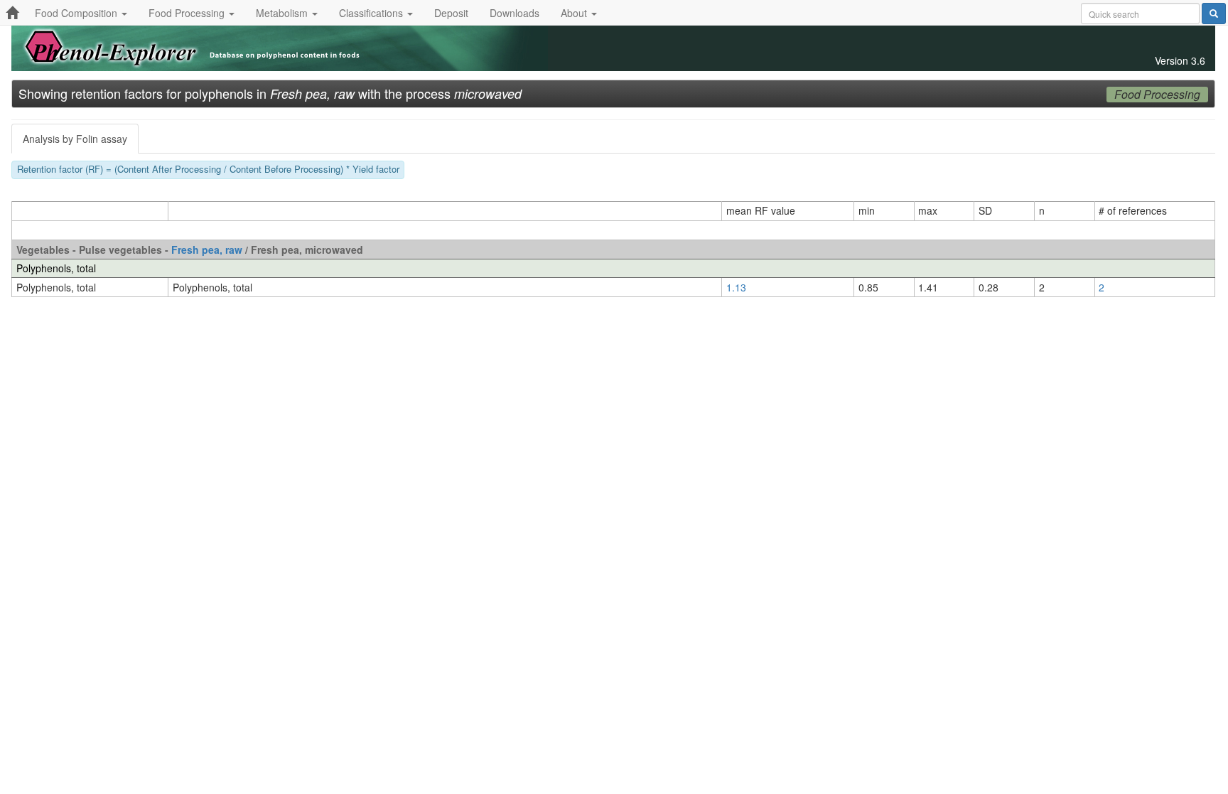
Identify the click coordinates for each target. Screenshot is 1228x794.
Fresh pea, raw (206, 249)
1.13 (736, 287)
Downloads (514, 13)
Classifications (372, 13)
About (575, 13)
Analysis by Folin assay (75, 139)
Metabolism (283, 13)
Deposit (451, 13)
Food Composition (77, 13)
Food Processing (188, 13)
